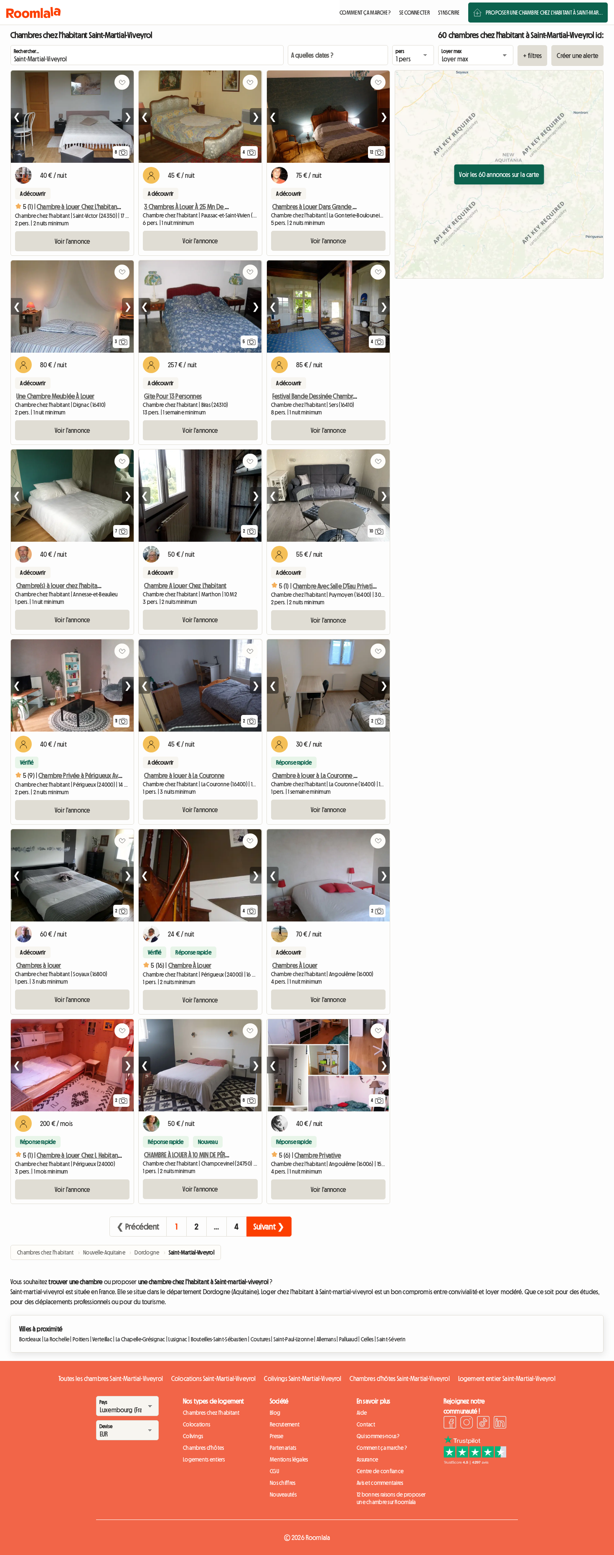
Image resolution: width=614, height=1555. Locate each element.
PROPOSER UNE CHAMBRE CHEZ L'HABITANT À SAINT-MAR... (544, 12)
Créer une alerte (577, 55)
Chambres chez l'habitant (211, 1413)
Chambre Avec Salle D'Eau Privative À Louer (346, 586)
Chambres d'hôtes (203, 1448)
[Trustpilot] (475, 1462)
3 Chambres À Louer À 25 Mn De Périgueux (197, 206)
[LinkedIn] (500, 1423)
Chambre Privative (317, 1155)
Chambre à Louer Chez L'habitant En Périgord (93, 206)
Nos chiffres (282, 1483)
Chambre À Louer (189, 965)
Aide (362, 1413)
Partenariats (283, 1448)
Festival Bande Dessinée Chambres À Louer (325, 396)
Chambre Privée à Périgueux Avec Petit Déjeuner (100, 775)
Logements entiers (204, 1459)
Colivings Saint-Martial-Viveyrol (302, 1378)
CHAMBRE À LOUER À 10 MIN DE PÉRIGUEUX (192, 1154)
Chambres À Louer (295, 965)
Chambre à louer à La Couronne (184, 775)
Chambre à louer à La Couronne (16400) (322, 775)
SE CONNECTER (414, 12)
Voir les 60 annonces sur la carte (499, 174)
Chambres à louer (38, 965)
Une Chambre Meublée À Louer (55, 396)
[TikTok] (483, 1423)
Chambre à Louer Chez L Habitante (80, 1155)
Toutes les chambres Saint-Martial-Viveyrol (110, 1378)
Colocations (196, 1424)
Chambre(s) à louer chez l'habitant (59, 585)
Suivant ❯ (269, 1226)
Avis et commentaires (380, 1483)
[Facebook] (450, 1423)
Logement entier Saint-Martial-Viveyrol (507, 1378)
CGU (274, 1471)
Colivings (193, 1436)
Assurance (367, 1459)
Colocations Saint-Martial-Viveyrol (213, 1378)
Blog (275, 1413)
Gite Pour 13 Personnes (173, 396)
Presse (277, 1436)
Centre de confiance (380, 1471)
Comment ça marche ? (382, 1448)
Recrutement (284, 1424)
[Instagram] (466, 1423)
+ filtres (532, 55)
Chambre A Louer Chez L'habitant (185, 585)
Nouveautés (283, 1494)
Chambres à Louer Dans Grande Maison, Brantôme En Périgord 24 (354, 206)
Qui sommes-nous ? (378, 1436)
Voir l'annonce (72, 241)
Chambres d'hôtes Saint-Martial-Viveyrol (399, 1378)
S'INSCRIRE (449, 12)
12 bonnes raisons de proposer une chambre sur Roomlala (391, 1498)
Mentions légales (289, 1459)
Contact (366, 1424)
